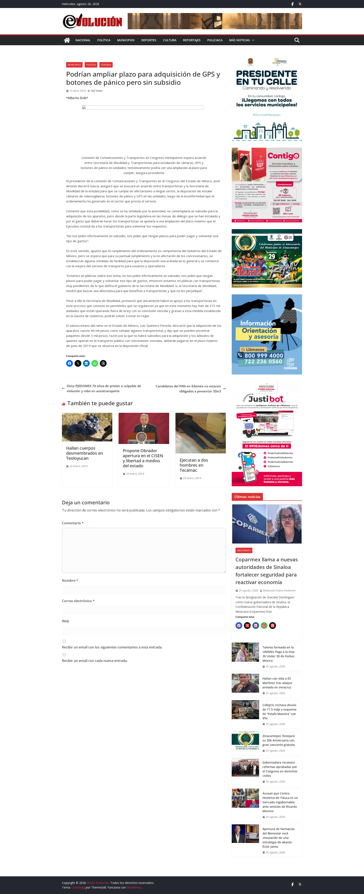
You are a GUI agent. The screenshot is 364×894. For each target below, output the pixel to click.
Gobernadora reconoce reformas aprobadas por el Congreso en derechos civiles (279, 769)
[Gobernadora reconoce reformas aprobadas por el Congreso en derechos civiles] (245, 772)
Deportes (148, 40)
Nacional (83, 40)
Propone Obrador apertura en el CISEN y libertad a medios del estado (143, 458)
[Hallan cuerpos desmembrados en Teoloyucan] (87, 415)
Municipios (126, 40)
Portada (106, 64)
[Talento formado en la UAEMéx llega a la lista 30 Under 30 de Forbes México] (245, 657)
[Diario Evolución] (67, 40)
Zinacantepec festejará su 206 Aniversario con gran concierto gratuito (278, 740)
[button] (252, 40)
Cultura (169, 40)
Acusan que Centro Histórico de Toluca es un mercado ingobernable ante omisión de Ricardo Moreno (280, 802)
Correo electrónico (78, 601)
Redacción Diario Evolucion (279, 590)
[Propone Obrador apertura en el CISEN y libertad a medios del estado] (144, 415)
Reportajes (192, 40)
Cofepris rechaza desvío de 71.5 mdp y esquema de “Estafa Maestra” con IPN (279, 711)
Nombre (70, 580)
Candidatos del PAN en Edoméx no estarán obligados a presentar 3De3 (188, 388)
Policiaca (214, 40)
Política (103, 40)
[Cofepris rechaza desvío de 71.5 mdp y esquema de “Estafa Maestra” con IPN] (245, 714)
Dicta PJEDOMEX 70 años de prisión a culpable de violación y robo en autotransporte (104, 388)
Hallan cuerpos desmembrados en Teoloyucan (84, 453)
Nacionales (244, 550)
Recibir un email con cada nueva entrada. (95, 660)
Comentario (73, 523)
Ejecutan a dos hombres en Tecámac (194, 465)
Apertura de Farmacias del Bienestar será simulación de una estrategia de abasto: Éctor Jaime (278, 838)
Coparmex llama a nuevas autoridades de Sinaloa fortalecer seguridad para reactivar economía (267, 571)
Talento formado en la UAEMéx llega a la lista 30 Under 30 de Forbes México (278, 654)
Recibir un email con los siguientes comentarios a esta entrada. (112, 647)
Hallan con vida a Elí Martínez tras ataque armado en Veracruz (277, 682)
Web (65, 621)
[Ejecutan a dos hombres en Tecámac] (200, 415)
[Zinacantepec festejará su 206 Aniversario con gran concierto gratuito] (245, 743)
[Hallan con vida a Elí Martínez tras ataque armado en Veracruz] (245, 686)
